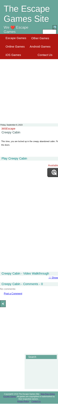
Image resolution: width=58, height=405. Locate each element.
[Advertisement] (29, 89)
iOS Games (13, 55)
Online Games (15, 46)
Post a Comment (13, 293)
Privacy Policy (23, 401)
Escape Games (16, 38)
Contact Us (45, 55)
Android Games (40, 46)
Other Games (40, 38)
